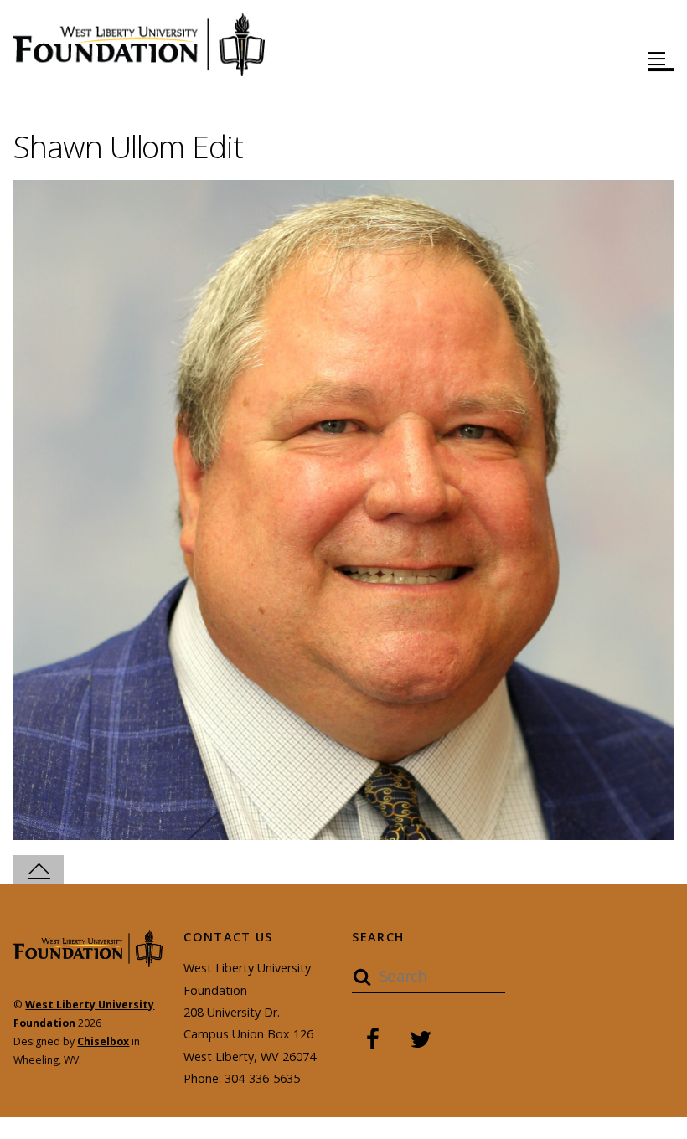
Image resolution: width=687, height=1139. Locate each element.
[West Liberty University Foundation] (139, 68)
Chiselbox (103, 1041)
